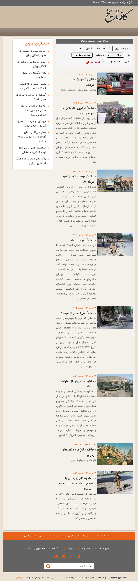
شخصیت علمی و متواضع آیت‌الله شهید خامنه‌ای (32, 150)
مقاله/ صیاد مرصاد (82, 240)
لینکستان (56, 549)
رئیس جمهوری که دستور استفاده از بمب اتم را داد (33, 86)
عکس (88, 536)
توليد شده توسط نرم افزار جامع (35, 578)
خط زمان (71, 536)
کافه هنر (52, 536)
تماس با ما (86, 549)
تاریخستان (80, 536)
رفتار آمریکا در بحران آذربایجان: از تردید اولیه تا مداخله (32, 137)
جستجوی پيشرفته (36, 549)
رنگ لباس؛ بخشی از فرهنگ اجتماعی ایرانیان (31, 161)
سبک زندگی (44, 536)
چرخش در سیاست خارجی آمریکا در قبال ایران (32, 123)
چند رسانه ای (61, 536)
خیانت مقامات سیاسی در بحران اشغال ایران (32, 53)
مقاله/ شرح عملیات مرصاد (77, 313)
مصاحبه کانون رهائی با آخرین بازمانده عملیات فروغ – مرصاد (76, 484)
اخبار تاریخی (28, 536)
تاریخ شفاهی (97, 536)
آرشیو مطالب (104, 549)
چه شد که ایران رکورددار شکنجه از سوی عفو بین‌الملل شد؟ (33, 110)
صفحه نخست (109, 536)
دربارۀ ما (70, 549)
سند (36, 536)
